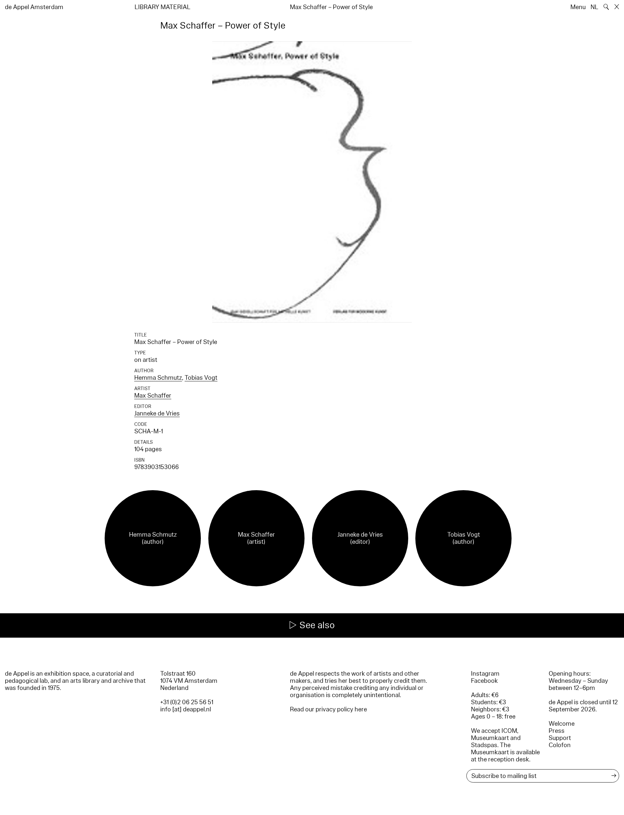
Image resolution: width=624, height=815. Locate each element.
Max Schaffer (152, 395)
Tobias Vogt (201, 378)
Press (557, 731)
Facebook (484, 681)
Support (560, 738)
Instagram (485, 673)
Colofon (560, 745)
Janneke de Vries (157, 413)
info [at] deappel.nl (185, 709)
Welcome (562, 723)
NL (594, 7)
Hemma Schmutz (158, 378)
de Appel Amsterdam (34, 7)
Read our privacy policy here (328, 709)
